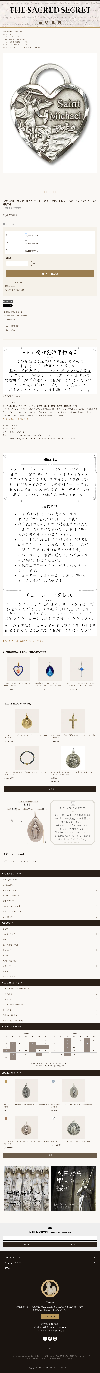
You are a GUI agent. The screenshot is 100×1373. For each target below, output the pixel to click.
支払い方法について (22, 1356)
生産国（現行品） (15, 42)
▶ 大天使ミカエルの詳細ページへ (16, 419)
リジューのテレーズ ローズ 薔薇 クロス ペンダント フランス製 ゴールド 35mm (73, 736)
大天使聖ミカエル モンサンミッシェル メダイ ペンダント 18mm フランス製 (26, 1142)
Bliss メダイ (18, 32)
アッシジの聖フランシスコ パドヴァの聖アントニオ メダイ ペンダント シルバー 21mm (72, 773)
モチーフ (12, 39)
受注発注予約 (8, 32)
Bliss (25, 45)
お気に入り (10, 224)
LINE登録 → (50, 1316)
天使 (11, 34)
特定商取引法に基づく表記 (15, 289)
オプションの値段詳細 (13, 282)
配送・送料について (37, 1356)
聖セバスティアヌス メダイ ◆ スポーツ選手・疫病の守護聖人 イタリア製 (73, 1105)
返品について (10, 286)
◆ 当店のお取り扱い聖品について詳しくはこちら (23, 640)
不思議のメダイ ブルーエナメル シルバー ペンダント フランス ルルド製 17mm (49, 684)
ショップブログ (67, 1359)
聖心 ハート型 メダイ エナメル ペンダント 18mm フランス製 (18, 684)
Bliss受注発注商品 (35, 47)
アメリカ (25, 42)
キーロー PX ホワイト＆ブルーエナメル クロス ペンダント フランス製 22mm (81, 684)
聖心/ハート (21, 39)
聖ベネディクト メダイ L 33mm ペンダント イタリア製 (70, 1141)
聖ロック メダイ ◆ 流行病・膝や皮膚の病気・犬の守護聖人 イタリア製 (26, 1105)
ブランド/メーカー (15, 45)
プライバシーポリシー (81, 1356)
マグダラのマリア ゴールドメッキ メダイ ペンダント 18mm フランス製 (26, 736)
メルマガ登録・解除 (53, 1359)
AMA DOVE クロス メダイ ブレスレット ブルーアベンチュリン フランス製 (26, 773)
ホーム (5, 34)
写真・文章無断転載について (36, 1359)
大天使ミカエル (20, 37)
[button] (44, 192)
